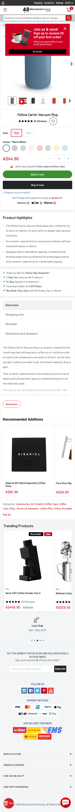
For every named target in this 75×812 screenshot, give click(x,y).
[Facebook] (31, 691)
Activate (37, 51)
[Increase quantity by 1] (68, 158)
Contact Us (49, 3)
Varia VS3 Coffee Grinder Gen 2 (22, 593)
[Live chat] (65, 802)
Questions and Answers (21, 333)
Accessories (23, 504)
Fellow (57, 508)
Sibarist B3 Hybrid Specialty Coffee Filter (25, 484)
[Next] (69, 100)
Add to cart (37, 174)
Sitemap (59, 3)
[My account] (3, 3)
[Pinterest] (44, 691)
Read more (12, 404)
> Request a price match (16, 192)
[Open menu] (5, 9)
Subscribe (60, 668)
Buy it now (37, 185)
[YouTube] (51, 691)
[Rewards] (8, 803)
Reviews (11, 324)
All (32, 504)
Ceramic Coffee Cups (46, 504)
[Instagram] (24, 691)
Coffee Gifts (46, 508)
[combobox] (37, 18)
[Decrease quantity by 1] (50, 158)
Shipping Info (14, 314)
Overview (11, 305)
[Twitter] (37, 691)
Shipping (38, 3)
